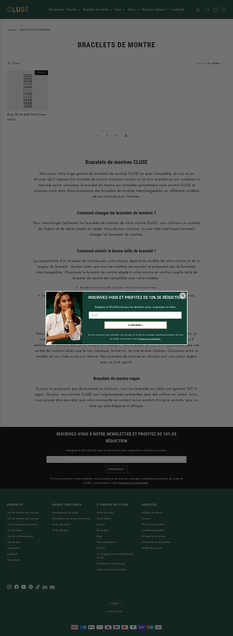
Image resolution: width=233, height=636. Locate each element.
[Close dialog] (183, 296)
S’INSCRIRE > (135, 325)
